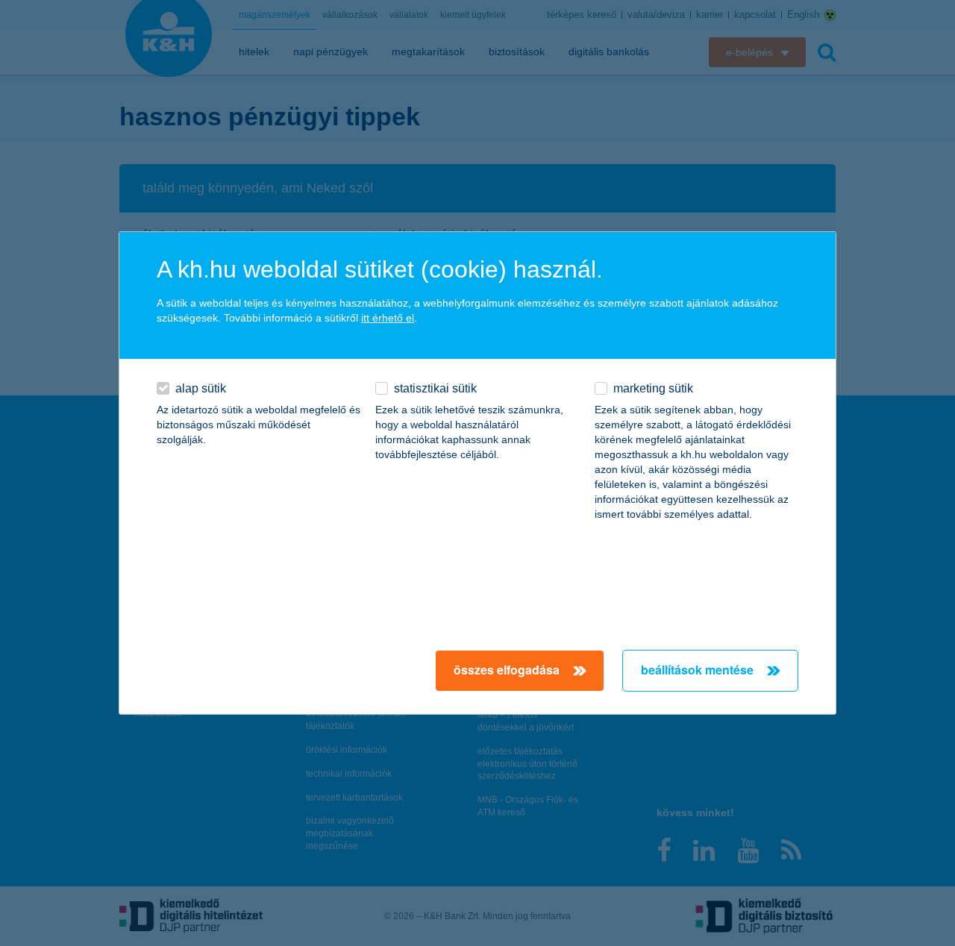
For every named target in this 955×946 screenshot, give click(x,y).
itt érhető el (387, 318)
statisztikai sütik (435, 388)
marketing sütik (653, 388)
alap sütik (200, 388)
